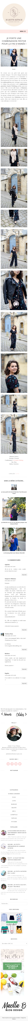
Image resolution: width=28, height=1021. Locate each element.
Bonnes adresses (14, 793)
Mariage (14, 804)
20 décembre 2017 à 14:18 (10, 675)
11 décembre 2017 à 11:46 (10, 566)
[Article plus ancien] (21, 714)
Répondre (24, 574)
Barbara (7, 653)
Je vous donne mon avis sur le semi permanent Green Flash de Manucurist (17, 832)
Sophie (7, 673)
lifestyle (14, 814)
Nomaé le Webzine (10, 578)
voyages (14, 821)
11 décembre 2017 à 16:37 (10, 580)
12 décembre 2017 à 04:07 (10, 635)
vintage (14, 818)
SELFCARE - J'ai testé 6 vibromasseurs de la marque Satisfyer (16, 846)
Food (14, 797)
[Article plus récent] (6, 714)
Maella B (14, 1019)
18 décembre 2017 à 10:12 (10, 655)
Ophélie (7, 564)
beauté (14, 807)
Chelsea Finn (9, 634)
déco (14, 811)
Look (17, 473)
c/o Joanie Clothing (18, 460)
